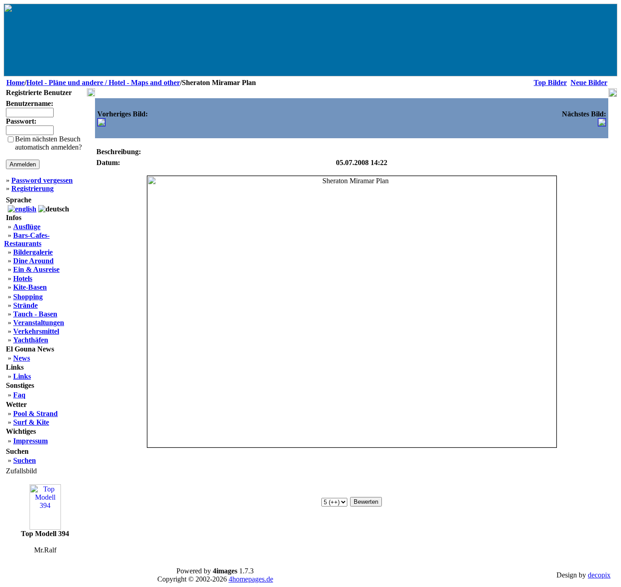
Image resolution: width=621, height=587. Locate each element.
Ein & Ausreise (36, 269)
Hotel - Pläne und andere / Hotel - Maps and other (103, 82)
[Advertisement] (352, 122)
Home (15, 82)
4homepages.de (251, 579)
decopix (599, 575)
